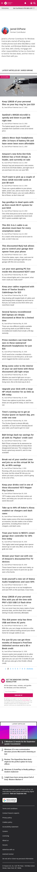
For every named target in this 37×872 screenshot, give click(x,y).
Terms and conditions (9, 808)
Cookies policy (7, 822)
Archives (30, 669)
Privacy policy (7, 818)
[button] (34, 3)
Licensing (5, 836)
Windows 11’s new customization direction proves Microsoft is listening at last (19, 752)
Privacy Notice (25, 700)
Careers (5, 831)
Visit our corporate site (18, 793)
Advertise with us (8, 849)
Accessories (5, 77)
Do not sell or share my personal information (17, 859)
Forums (5, 845)
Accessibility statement (10, 827)
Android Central (7, 854)
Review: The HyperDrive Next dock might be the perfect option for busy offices (18, 762)
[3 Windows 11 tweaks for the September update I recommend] (18, 736)
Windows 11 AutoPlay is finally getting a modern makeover (19, 771)
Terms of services (24, 699)
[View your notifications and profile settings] (25, 3)
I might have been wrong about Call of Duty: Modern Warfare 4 (19, 778)
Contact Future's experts (10, 813)
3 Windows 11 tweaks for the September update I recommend (19, 743)
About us (5, 840)
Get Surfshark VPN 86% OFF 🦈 (24, 8)
